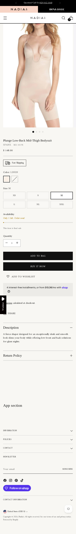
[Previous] (16, 3)
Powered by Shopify (10, 520)
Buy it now (38, 267)
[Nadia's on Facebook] (5, 481)
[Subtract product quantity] (6, 243)
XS (14, 195)
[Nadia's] (38, 17)
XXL (61, 204)
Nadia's (21, 517)
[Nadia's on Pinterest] (16, 481)
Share (12, 313)
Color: (10, 172)
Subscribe (67, 469)
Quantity (7, 236)
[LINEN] (6, 179)
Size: (7, 188)
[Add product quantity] (17, 243)
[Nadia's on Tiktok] (22, 481)
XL (38, 204)
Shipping (7, 303)
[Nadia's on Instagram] (11, 481)
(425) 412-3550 (45, 3)
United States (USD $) (16, 511)
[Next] (60, 3)
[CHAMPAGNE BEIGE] (14, 179)
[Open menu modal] (5, 18)
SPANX (7, 145)
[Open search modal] (63, 18)
